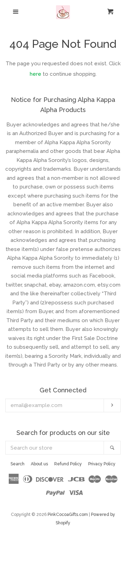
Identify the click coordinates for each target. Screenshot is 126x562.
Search (17, 463)
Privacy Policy (101, 463)
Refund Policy (68, 463)
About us (39, 463)
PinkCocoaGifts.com (68, 514)
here (35, 74)
